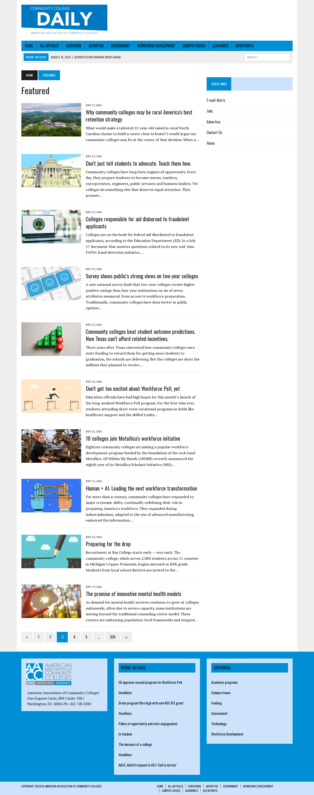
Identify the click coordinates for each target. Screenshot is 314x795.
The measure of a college (135, 744)
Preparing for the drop (108, 543)
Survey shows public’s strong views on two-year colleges (142, 276)
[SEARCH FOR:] (267, 56)
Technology (218, 723)
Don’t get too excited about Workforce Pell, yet (133, 388)
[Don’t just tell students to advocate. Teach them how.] (51, 184)
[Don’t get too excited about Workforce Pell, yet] (51, 409)
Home (29, 45)
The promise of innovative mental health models (133, 593)
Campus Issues (194, 45)
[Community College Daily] (64, 20)
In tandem (125, 733)
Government (120, 45)
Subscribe (73, 45)
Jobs (210, 111)
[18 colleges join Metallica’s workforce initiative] (51, 459)
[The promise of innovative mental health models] (51, 614)
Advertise (96, 45)
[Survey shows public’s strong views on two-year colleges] (51, 297)
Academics (220, 45)
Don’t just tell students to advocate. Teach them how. (138, 163)
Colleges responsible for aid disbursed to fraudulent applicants (137, 222)
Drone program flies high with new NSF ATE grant (151, 702)
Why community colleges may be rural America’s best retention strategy (139, 115)
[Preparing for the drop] (51, 565)
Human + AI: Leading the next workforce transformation (141, 488)
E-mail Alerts (216, 100)
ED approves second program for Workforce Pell (150, 682)
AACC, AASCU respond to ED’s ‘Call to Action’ (148, 764)
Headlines (125, 692)
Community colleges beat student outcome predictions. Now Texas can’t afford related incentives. (140, 335)
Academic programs (224, 682)
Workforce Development (156, 45)
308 (112, 637)
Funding (216, 702)
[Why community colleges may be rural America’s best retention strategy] (51, 133)
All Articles (49, 45)
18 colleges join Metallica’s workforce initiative (133, 438)
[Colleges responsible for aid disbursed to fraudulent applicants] (51, 240)
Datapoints (244, 45)
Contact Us (214, 132)
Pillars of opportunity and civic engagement (148, 723)
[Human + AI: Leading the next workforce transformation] (51, 509)
